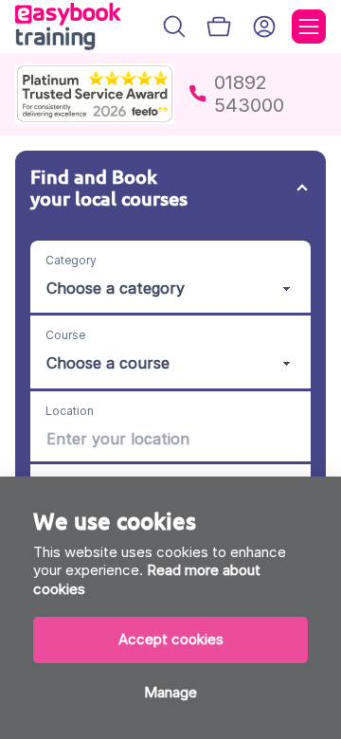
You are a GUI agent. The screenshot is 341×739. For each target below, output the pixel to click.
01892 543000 (249, 94)
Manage (170, 692)
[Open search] (174, 26)
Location (69, 411)
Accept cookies (171, 639)
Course (65, 335)
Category (71, 260)
